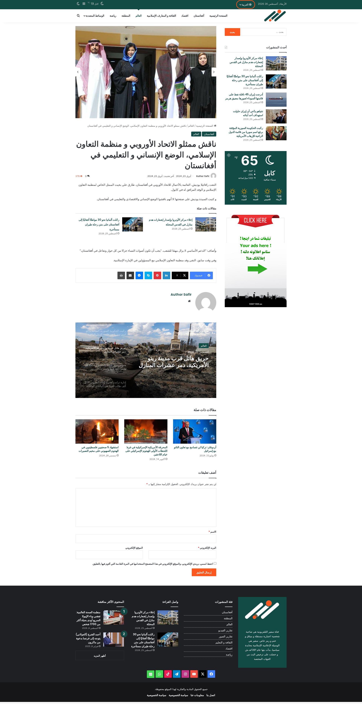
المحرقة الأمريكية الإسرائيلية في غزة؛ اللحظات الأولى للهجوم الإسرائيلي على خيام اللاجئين (146, 450)
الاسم (212, 531)
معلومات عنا (197, 695)
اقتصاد (184, 15)
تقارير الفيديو (225, 630)
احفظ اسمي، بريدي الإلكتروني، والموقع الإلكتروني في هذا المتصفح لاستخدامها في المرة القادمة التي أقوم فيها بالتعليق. (152, 563)
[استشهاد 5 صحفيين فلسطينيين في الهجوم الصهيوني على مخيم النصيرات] (97, 431)
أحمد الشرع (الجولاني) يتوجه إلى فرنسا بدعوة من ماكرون (88, 638)
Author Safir (202, 176)
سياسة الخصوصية (178, 695)
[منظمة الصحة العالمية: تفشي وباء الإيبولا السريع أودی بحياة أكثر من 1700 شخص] (113, 617)
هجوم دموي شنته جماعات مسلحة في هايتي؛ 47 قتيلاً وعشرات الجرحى (179, 362)
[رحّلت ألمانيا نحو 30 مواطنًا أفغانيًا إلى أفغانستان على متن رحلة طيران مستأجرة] (132, 224)
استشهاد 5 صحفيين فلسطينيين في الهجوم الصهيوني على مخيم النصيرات (99, 449)
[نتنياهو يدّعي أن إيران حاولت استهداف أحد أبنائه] (276, 116)
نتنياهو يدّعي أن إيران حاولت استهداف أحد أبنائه (248, 113)
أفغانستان (199, 15)
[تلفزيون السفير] (275, 15)
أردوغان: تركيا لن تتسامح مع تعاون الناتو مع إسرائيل (195, 449)
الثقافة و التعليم (224, 642)
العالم (139, 15)
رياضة (113, 15)
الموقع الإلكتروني (134, 547)
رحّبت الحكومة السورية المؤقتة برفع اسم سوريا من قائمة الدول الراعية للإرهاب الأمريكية (246, 132)
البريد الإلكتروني (207, 547)
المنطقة (126, 15)
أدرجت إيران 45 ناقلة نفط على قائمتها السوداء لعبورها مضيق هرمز (244, 96)
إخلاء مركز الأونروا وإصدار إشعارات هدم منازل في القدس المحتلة (246, 62)
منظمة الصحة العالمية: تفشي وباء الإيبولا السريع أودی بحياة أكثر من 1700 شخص (88, 618)
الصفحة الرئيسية (218, 15)
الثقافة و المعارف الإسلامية (161, 15)
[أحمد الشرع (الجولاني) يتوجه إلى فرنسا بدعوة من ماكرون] (113, 639)
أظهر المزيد (100, 655)
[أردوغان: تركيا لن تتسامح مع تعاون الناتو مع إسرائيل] (194, 431)
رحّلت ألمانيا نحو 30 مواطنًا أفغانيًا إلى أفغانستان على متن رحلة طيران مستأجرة (99, 224)
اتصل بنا (210, 695)
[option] (145, 72)
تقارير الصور (225, 636)
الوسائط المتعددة (95, 15)
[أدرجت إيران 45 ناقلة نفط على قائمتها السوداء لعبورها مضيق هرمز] (276, 100)
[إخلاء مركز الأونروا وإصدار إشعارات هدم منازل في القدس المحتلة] (205, 224)
